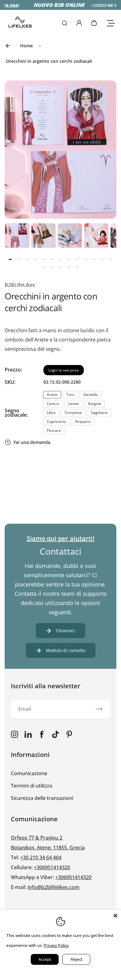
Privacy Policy (56, 945)
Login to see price (63, 370)
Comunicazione (29, 773)
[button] (17, 235)
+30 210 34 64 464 (40, 857)
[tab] (10, 259)
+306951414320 (52, 867)
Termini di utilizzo (31, 785)
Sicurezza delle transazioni (42, 798)
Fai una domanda (32, 442)
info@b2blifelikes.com (53, 887)
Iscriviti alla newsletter (45, 686)
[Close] (115, 915)
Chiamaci (65, 631)
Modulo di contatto (65, 650)
